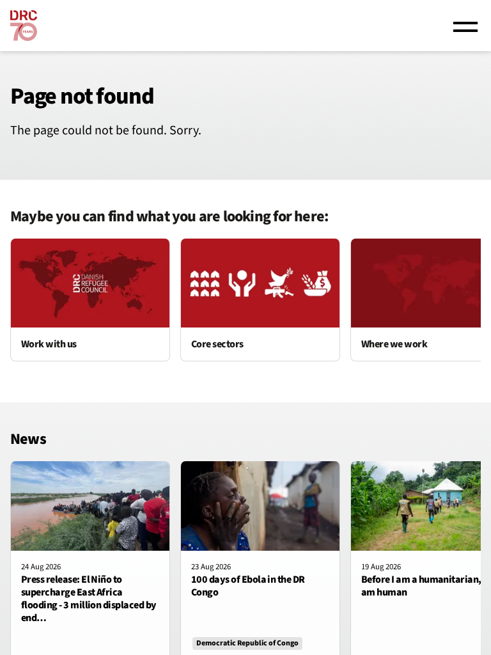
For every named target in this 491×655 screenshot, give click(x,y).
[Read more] (90, 300)
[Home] (23, 25)
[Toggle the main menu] (465, 25)
